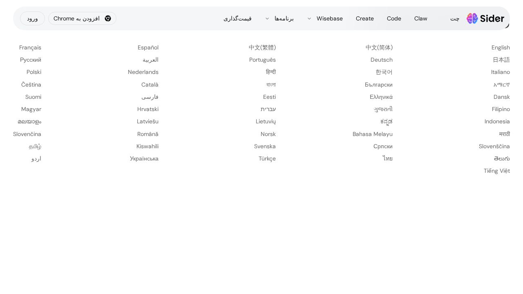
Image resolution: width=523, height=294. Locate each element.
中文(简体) (379, 47)
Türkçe (267, 158)
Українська (144, 158)
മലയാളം (29, 121)
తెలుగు (502, 158)
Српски (383, 146)
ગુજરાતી (383, 109)
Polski (34, 72)
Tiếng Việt (497, 170)
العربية (151, 59)
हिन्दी (271, 72)
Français (30, 47)
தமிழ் (35, 146)
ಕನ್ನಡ (386, 121)
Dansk (502, 96)
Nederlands (143, 72)
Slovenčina (27, 134)
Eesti (269, 96)
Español (148, 47)
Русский (30, 59)
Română (148, 134)
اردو (36, 158)
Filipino (501, 109)
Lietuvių (266, 121)
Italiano (500, 72)
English (501, 47)
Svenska (265, 146)
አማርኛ (502, 84)
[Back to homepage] (485, 18)
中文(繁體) (262, 47)
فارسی (150, 96)
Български (379, 84)
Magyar (31, 109)
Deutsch (382, 59)
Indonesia (497, 121)
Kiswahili (147, 146)
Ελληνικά (381, 96)
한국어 (384, 72)
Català (150, 84)
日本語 (501, 59)
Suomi (33, 96)
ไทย (388, 158)
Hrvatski (148, 109)
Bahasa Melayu (373, 134)
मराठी (504, 134)
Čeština (31, 84)
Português (262, 59)
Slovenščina (494, 146)
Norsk (268, 134)
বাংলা (271, 84)
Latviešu (148, 121)
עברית (268, 109)
